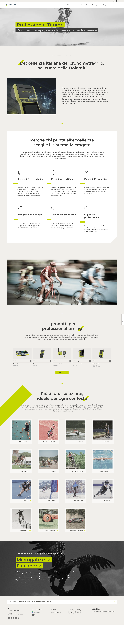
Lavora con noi (95, 1)
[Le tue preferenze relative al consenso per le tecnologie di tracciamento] (123, 319)
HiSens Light (76, 361)
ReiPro (15, 361)
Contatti (107, 1)
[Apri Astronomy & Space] (77, 5)
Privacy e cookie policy (55, 611)
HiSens (55, 361)
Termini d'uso (53, 609)
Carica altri (62, 372)
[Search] (114, 1)
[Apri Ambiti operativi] (100, 5)
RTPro (35, 361)
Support (102, 1)
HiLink (94, 361)
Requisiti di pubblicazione (56, 612)
